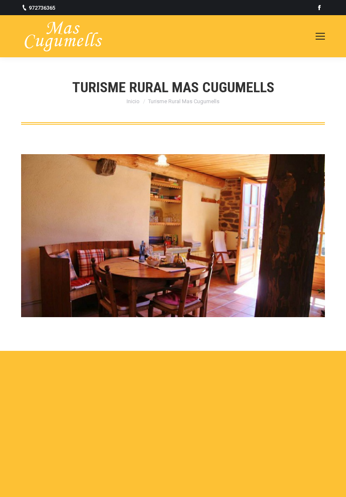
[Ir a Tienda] (332, 483)
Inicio (133, 101)
